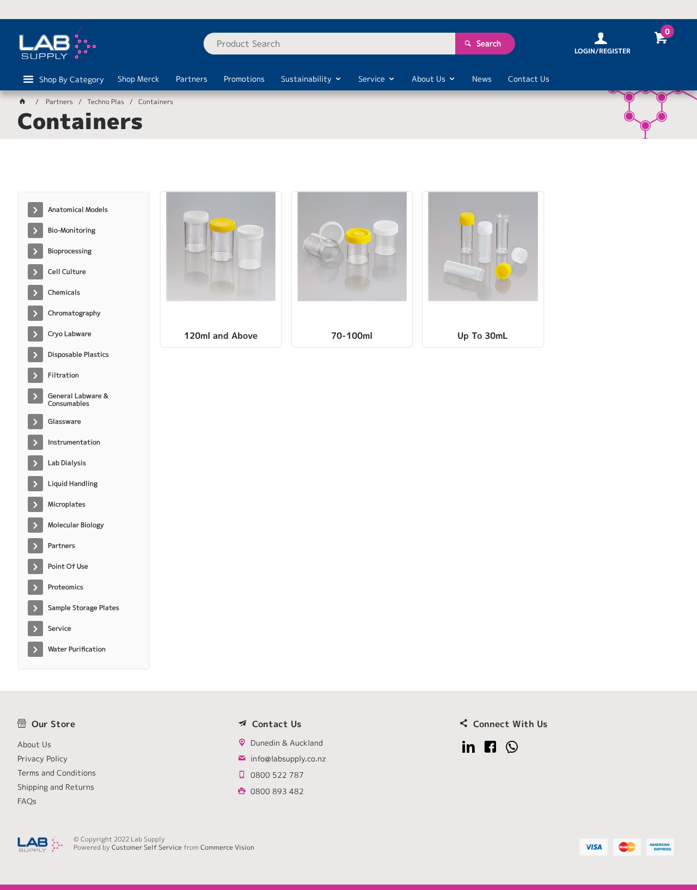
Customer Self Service (147, 847)
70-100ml (351, 336)
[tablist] (348, 169)
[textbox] (329, 43)
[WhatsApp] (512, 747)
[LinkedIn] (468, 747)
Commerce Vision (227, 847)
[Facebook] (490, 747)
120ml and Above (221, 336)
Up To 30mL (482, 336)
